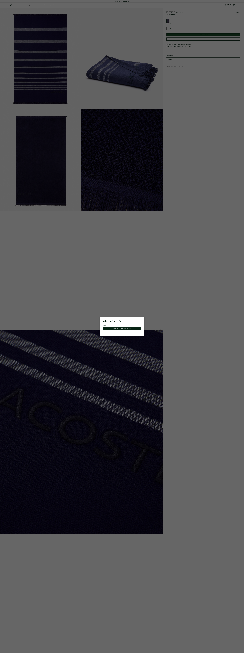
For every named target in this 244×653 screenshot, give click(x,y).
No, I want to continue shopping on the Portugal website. (122, 332)
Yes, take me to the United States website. (122, 328)
